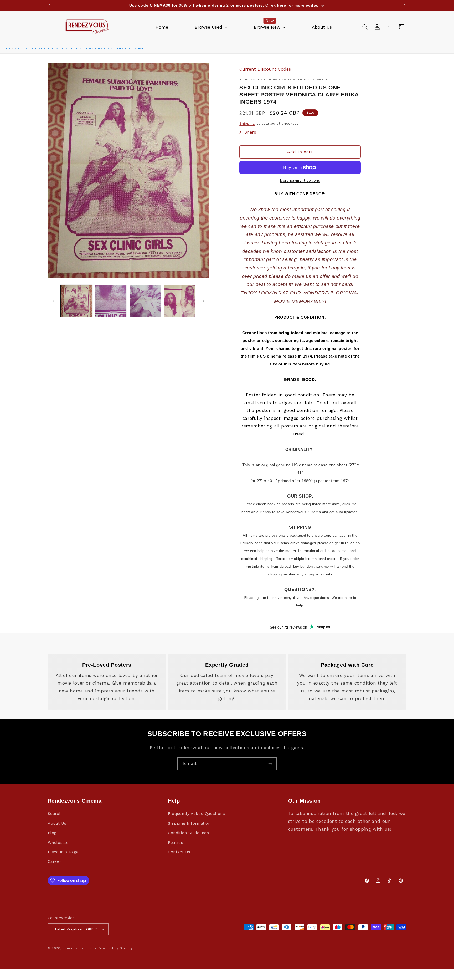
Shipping (247, 123)
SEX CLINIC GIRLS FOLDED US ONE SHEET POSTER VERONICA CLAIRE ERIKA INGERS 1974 (78, 48)
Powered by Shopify (115, 948)
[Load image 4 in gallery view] (180, 301)
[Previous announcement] (49, 5)
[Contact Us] (389, 27)
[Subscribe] (270, 763)
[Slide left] (53, 301)
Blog (52, 832)
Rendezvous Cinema (80, 948)
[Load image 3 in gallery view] (145, 301)
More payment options (300, 180)
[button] (365, 27)
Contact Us (179, 852)
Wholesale (58, 842)
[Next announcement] (404, 5)
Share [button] (250, 132)
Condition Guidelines (188, 832)
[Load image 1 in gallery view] (76, 301)
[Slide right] (203, 301)
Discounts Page (63, 852)
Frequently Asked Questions (196, 814)
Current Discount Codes (265, 69)
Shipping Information (189, 823)
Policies (175, 842)
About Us (57, 823)
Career (54, 861)
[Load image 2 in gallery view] (111, 301)
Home (6, 48)
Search (55, 814)
